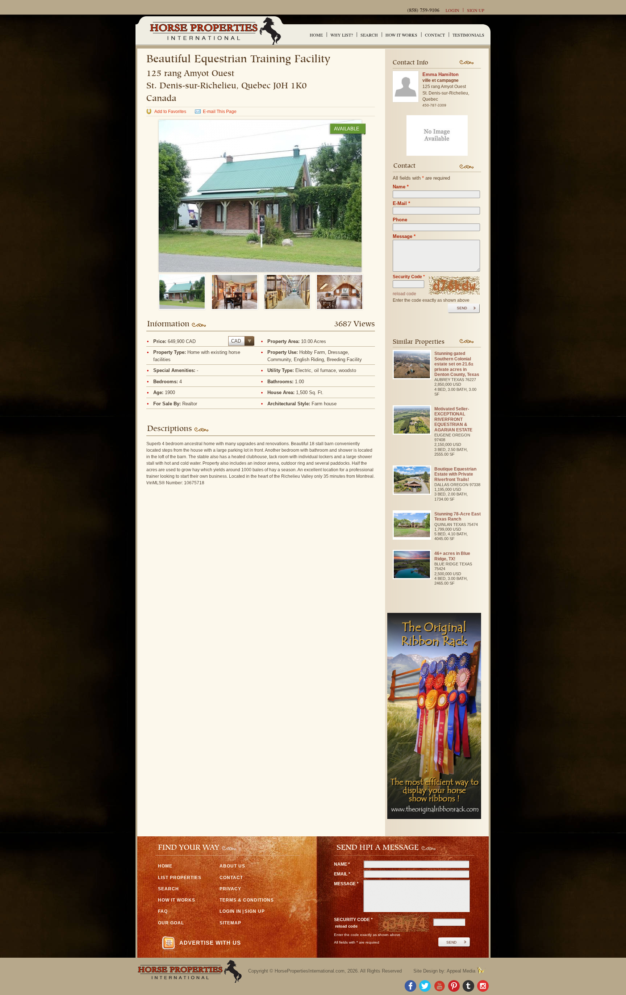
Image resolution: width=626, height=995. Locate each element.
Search (369, 35)
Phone (400, 219)
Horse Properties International (215, 30)
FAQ (163, 911)
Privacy (230, 889)
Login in (230, 911)
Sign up (475, 10)
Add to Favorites (170, 111)
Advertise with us (210, 943)
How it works (401, 35)
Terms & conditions (247, 900)
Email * (342, 874)
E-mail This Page (220, 111)
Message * (346, 884)
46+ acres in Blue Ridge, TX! (452, 556)
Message (404, 236)
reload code (404, 293)
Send (462, 308)
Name (401, 186)
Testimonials (468, 35)
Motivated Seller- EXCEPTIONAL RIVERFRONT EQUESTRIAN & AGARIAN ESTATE (453, 419)
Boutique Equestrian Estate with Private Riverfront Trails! (455, 474)
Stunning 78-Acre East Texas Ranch (457, 516)
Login (452, 10)
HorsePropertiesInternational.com (310, 971)
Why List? (341, 35)
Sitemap (230, 923)
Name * (342, 864)
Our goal (171, 923)
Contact (435, 35)
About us (232, 866)
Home (316, 35)
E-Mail (401, 203)
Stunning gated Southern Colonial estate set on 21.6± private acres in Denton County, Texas (456, 364)
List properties (179, 877)
